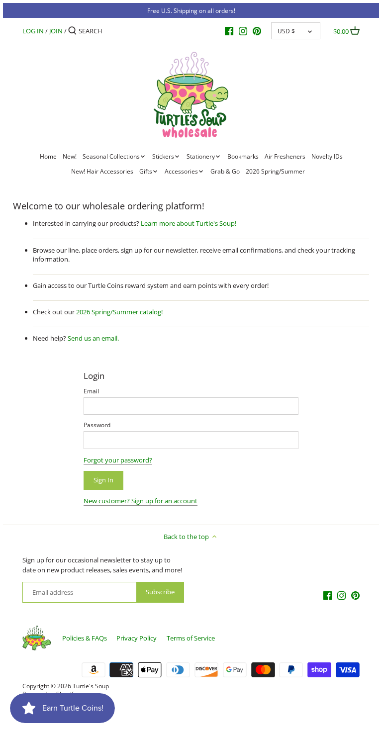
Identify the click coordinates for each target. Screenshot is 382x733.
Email (91, 390)
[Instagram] (243, 30)
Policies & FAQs (84, 638)
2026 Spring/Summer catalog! (119, 311)
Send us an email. (93, 338)
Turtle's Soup (91, 686)
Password (97, 424)
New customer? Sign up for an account (140, 500)
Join (56, 30)
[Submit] (72, 31)
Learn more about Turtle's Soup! (188, 223)
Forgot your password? (118, 460)
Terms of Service (191, 638)
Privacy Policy (136, 638)
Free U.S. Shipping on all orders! (191, 10)
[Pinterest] (257, 30)
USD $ (286, 31)
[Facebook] (229, 30)
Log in (33, 30)
